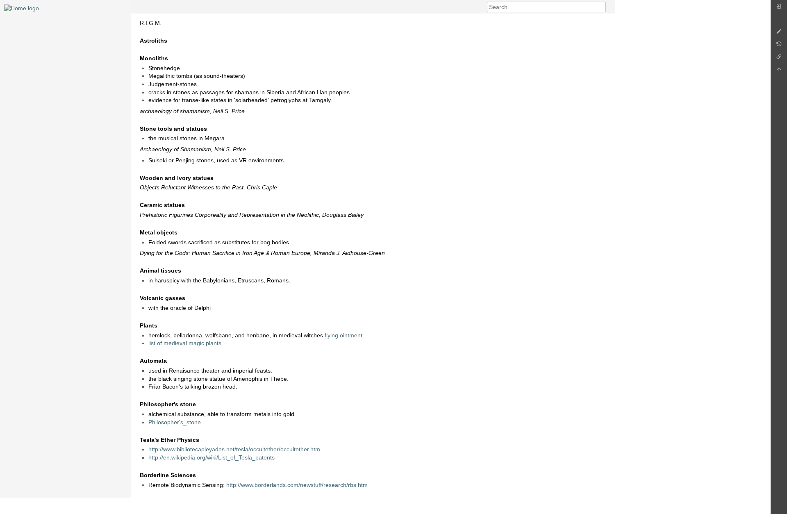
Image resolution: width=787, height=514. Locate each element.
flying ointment (343, 335)
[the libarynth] (21, 8)
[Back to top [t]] (779, 71)
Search (601, 7)
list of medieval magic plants (184, 343)
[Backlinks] (779, 58)
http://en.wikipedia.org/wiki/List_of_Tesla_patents (211, 457)
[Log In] (779, 8)
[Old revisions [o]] (779, 46)
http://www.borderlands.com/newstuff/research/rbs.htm (297, 485)
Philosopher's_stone (174, 422)
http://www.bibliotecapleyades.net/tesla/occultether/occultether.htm (234, 449)
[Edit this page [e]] (779, 33)
